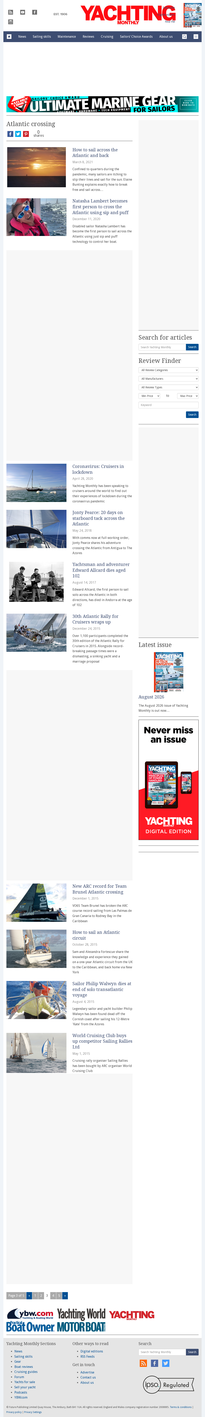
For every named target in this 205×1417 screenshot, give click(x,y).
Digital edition (166, 14)
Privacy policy (14, 1412)
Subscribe (169, 7)
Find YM (170, 21)
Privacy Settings (33, 1412)
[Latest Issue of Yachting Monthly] (193, 15)
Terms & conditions (181, 1407)
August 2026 (151, 696)
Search (192, 347)
